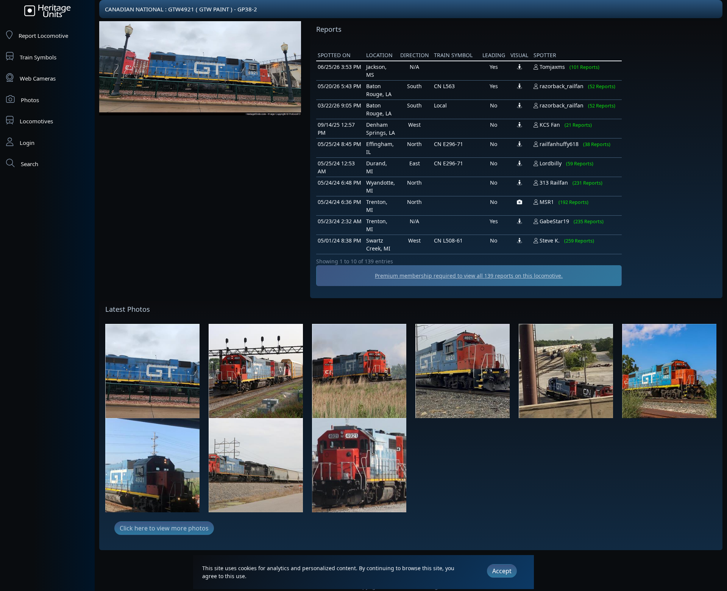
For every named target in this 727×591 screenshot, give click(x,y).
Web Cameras (38, 78)
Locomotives (36, 121)
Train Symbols (38, 57)
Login (27, 142)
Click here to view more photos (164, 528)
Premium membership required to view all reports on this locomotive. (469, 275)
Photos (30, 100)
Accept (502, 571)
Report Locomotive (43, 35)
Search (29, 164)
